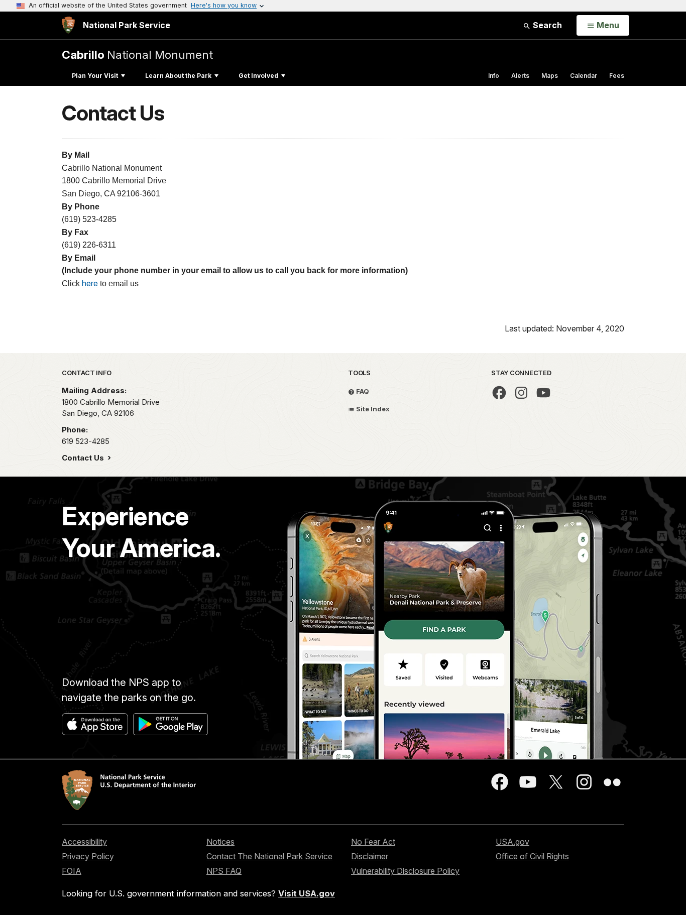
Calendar (583, 75)
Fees (616, 75)
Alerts (520, 75)
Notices (220, 842)
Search (546, 25)
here (90, 283)
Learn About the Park (178, 75)
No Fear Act (373, 842)
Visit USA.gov (306, 893)
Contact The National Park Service (269, 856)
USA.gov (512, 842)
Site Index (372, 409)
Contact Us (84, 458)
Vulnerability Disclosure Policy (405, 871)
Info (493, 75)
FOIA (71, 871)
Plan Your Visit (95, 75)
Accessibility (84, 842)
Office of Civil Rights (532, 856)
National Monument (137, 54)
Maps (549, 75)
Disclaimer (369, 856)
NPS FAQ (224, 871)
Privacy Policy (88, 856)
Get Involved (258, 75)
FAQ (362, 391)
